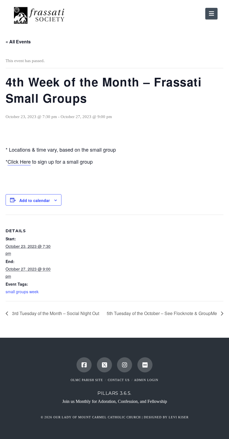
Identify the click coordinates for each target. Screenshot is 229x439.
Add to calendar (34, 200)
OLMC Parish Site (87, 380)
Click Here (19, 161)
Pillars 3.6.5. (114, 393)
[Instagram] (124, 364)
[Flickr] (144, 364)
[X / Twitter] (104, 364)
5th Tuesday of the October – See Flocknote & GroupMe (162, 313)
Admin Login (146, 380)
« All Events (18, 41)
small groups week (22, 291)
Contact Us (119, 380)
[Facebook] (84, 364)
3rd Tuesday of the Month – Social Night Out (55, 313)
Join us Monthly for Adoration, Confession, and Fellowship (114, 401)
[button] (211, 13)
